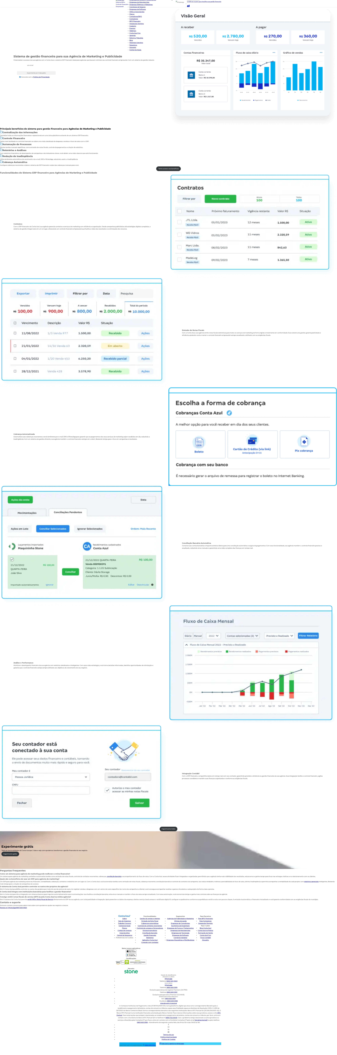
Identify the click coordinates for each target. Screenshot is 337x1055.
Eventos (132, 28)
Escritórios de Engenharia (180, 926)
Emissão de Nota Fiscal (149, 921)
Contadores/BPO (135, 16)
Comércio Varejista (180, 938)
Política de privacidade (168, 1037)
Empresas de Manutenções (139, 2)
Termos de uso (168, 1035)
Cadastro (132, 26)
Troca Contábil (205, 938)
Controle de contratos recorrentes (150, 926)
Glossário (132, 47)
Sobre (124, 918)
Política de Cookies (168, 1039)
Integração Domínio (136, 24)
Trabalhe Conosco (124, 923)
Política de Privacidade (41, 77)
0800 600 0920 (21, 908)
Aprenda (132, 35)
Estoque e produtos (150, 930)
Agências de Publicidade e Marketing (180, 918)
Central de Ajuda (135, 50)
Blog (131, 40)
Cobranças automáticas (149, 923)
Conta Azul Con (135, 33)
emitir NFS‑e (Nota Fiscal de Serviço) (40, 899)
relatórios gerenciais (311, 881)
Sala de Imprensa (124, 921)
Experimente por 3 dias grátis (36, 73)
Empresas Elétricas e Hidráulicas (141, 5)
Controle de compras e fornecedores (150, 928)
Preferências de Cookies (124, 938)
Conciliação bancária (149, 933)
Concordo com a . (35, 77)
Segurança (133, 45)
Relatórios (150, 938)
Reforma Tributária (136, 38)
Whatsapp (168, 979)
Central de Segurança (124, 935)
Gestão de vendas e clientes (150, 918)
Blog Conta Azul (205, 928)
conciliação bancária (114, 876)
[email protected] (201, 1020)
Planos (131, 14)
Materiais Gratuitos (136, 43)
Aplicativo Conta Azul (150, 940)
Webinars (132, 31)
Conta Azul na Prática (205, 930)
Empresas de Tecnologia (180, 933)
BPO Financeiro (135, 21)
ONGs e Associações (136, 12)
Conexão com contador (149, 942)
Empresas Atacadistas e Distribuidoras (180, 940)
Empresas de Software (137, 9)
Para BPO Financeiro (205, 918)
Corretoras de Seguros (137, 7)
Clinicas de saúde (180, 921)
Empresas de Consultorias (180, 923)
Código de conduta (124, 930)
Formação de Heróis (205, 933)
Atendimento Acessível (168, 1003)
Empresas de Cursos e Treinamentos (180, 928)
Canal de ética (125, 933)
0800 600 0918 (142, 1022)
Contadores (133, 19)
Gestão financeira (150, 935)
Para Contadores (205, 921)
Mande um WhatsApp (8, 908)
